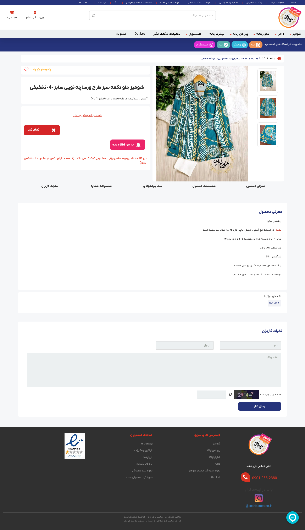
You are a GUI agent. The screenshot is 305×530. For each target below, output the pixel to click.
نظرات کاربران (49, 186)
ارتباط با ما (84, 2)
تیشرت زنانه (216, 34)
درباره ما (102, 2)
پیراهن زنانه (240, 34)
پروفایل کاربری (143, 464)
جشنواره (121, 34)
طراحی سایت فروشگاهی (168, 521)
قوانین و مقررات (143, 450)
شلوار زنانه (262, 34)
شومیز (297, 34)
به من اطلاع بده (123, 145)
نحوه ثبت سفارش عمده (139, 477)
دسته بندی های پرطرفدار (139, 2)
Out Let (140, 34)
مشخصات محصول (204, 186)
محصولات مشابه (101, 186)
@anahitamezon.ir (259, 506)
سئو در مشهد (145, 521)
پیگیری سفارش (254, 2)
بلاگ (116, 2)
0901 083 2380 (264, 478)
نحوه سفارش (277, 2)
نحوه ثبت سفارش (142, 470)
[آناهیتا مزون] (288, 18)
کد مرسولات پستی (228, 2)
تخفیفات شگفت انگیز (166, 34)
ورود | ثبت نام (35, 17)
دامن (281, 34)
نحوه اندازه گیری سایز (199, 2)
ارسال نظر (260, 406)
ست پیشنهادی (152, 186)
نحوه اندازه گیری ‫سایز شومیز (204, 470)
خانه (293, 2)
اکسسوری (195, 34)
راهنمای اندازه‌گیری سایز (87, 116)
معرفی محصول (255, 186)
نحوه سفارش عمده (170, 2)
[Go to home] (279, 58)
